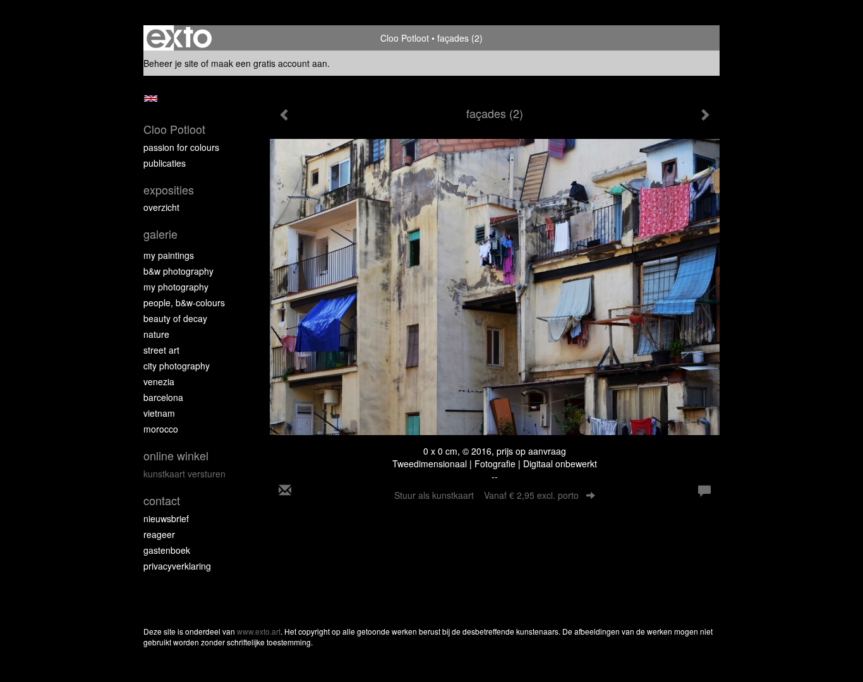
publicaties (164, 163)
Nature (156, 334)
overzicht (161, 207)
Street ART (161, 350)
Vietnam (159, 413)
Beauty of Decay (175, 318)
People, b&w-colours (184, 302)
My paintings (168, 255)
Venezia (158, 381)
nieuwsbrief (166, 518)
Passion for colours (181, 147)
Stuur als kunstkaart (486, 495)
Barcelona (163, 397)
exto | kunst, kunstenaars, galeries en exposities (179, 38)
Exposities (168, 190)
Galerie (160, 234)
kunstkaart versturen (184, 473)
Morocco (160, 428)
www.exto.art (259, 631)
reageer (159, 534)
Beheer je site (170, 63)
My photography (175, 286)
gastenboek (166, 550)
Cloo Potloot (404, 38)
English (150, 98)
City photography (176, 365)
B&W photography (178, 271)
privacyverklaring (177, 565)
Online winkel (175, 456)
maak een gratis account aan (269, 63)
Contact (161, 500)
